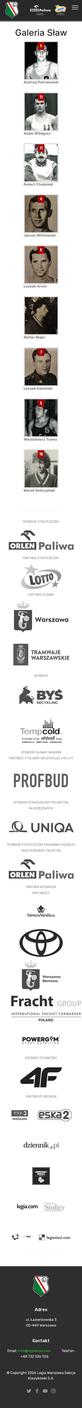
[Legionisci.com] (54, 1236)
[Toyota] (41, 942)
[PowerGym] (41, 1039)
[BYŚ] (41, 694)
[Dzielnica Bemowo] (41, 975)
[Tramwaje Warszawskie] (41, 654)
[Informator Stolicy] (55, 1206)
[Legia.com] (27, 1206)
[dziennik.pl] (41, 1145)
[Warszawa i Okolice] (41, 1175)
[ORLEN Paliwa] (41, 539)
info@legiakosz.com (34, 1351)
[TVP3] (20, 1114)
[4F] (41, 1077)
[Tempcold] (41, 730)
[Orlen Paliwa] (41, 868)
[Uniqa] (41, 826)
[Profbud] (41, 780)
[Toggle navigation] (75, 7)
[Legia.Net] (22, 1236)
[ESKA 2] (54, 1114)
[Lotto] (41, 576)
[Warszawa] (41, 616)
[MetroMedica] (41, 911)
